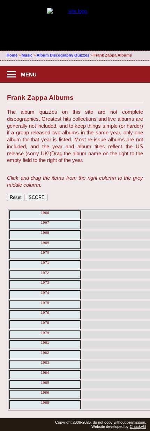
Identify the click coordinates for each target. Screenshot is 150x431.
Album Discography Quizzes (63, 55)
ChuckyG (138, 426)
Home (12, 55)
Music (27, 55)
